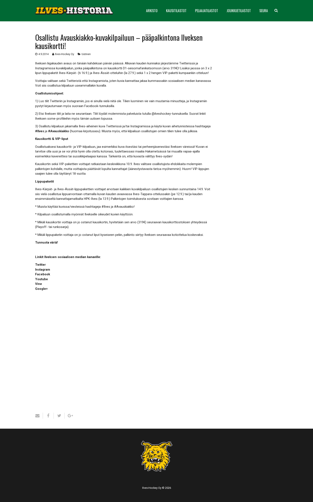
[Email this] (39, 416)
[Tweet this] (59, 416)
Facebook (42, 274)
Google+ (41, 289)
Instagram (42, 269)
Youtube (41, 279)
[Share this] (48, 416)
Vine (38, 284)
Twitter (40, 265)
